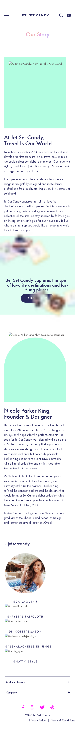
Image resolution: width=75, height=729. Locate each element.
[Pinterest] (52, 707)
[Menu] (6, 15)
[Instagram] (32, 707)
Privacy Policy (37, 720)
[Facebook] (23, 707)
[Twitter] (42, 707)
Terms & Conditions (63, 720)
